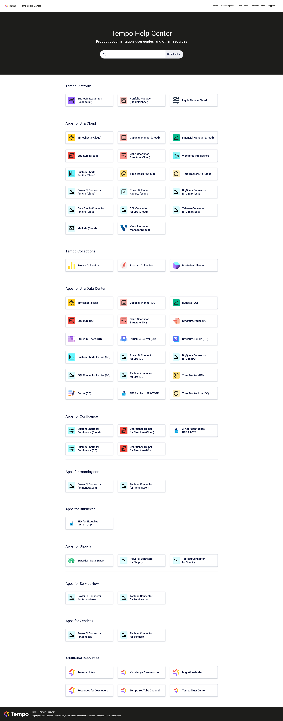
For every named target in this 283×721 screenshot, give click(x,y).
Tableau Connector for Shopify (193, 560)
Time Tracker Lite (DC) (195, 393)
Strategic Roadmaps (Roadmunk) (90, 100)
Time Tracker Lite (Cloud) (197, 173)
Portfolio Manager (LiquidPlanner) (141, 100)
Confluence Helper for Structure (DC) (141, 448)
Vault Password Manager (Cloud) (140, 228)
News (215, 6)
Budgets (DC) (190, 302)
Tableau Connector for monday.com (141, 486)
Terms (34, 712)
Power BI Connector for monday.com (89, 486)
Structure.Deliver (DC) (143, 339)
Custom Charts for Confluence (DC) (88, 448)
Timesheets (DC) (88, 302)
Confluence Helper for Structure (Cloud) (142, 430)
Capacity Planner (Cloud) (145, 137)
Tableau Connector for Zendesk (141, 635)
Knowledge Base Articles (144, 672)
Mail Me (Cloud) (87, 228)
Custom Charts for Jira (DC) (94, 357)
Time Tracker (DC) (193, 375)
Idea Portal (243, 6)
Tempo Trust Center (194, 690)
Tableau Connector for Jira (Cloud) (193, 210)
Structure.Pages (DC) (194, 320)
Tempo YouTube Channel (145, 690)
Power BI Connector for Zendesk (89, 635)
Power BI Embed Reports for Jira (139, 192)
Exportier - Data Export (91, 560)
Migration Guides (192, 672)
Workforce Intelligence (195, 155)
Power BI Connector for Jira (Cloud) (89, 192)
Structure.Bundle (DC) (195, 339)
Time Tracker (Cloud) (142, 173)
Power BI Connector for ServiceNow (89, 597)
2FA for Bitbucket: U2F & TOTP (88, 523)
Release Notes (86, 672)
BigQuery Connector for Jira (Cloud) (194, 192)
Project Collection (88, 265)
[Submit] (104, 54)
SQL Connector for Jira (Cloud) (139, 210)
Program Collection (141, 265)
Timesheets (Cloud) (89, 137)
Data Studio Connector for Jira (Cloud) (91, 210)
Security (51, 712)
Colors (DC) (84, 393)
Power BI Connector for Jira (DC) (141, 357)
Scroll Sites (70, 716)
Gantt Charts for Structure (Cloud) (140, 155)
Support (271, 6)
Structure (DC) (86, 320)
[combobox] (132, 54)
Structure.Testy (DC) (90, 339)
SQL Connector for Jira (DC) (94, 375)
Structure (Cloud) (88, 155)
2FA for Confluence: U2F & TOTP (193, 430)
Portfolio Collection (193, 265)
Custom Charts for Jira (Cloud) (86, 173)
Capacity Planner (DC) (143, 302)
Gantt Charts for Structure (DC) (139, 321)
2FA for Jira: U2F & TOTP (144, 393)
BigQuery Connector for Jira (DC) (194, 357)
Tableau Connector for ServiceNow (141, 597)
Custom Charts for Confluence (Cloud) (89, 430)
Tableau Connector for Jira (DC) (141, 375)
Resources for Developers (93, 690)
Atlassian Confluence (86, 716)
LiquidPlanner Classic (195, 100)
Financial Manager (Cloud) (198, 137)
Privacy (43, 712)
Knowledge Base (228, 6)
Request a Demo (258, 6)
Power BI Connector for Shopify (141, 560)
